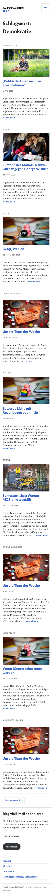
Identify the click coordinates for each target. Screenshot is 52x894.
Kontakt (7, 860)
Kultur (6, 129)
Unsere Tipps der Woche (21, 332)
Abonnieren (11, 846)
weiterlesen (9, 117)
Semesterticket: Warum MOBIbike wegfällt (21, 497)
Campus (6, 45)
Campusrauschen (13, 8)
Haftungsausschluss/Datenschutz (20, 876)
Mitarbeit (8, 866)
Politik (14, 45)
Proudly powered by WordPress (15, 887)
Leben (20, 293)
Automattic (7, 890)
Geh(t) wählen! (14, 249)
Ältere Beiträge (14, 800)
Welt (12, 373)
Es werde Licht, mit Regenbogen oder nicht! (21, 410)
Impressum (9, 871)
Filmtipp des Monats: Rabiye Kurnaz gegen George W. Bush (26, 167)
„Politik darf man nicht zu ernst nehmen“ (22, 83)
